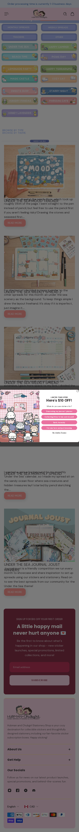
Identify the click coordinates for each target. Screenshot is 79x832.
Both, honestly (59, 422)
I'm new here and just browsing (59, 428)
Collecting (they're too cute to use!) (59, 417)
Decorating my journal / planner (59, 411)
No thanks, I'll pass (59, 433)
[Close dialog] (77, 391)
